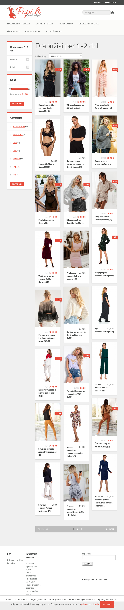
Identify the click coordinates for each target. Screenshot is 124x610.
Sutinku (107, 604)
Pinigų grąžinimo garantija (33, 586)
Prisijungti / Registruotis (105, 2)
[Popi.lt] (24, 12)
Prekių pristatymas (31, 574)
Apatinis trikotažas (44, 23)
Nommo (16, 158)
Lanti (15, 150)
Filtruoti (17, 103)
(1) (16, 142)
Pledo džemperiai (54, 31)
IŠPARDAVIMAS (13, 31)
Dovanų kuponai (32, 31)
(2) (20, 126)
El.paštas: (86, 553)
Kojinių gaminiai (66, 23)
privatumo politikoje (90, 604)
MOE (15, 142)
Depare (16, 166)
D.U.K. (28, 593)
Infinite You (18, 134)
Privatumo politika (15, 560)
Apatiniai (19, 59)
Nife (14, 174)
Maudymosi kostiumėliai (18, 23)
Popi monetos (32, 590)
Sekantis (110, 528)
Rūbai (19, 67)
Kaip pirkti (30, 563)
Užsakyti (87, 563)
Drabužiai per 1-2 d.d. (89, 23)
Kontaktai (11, 563)
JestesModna (19, 126)
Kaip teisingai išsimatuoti (32, 580)
